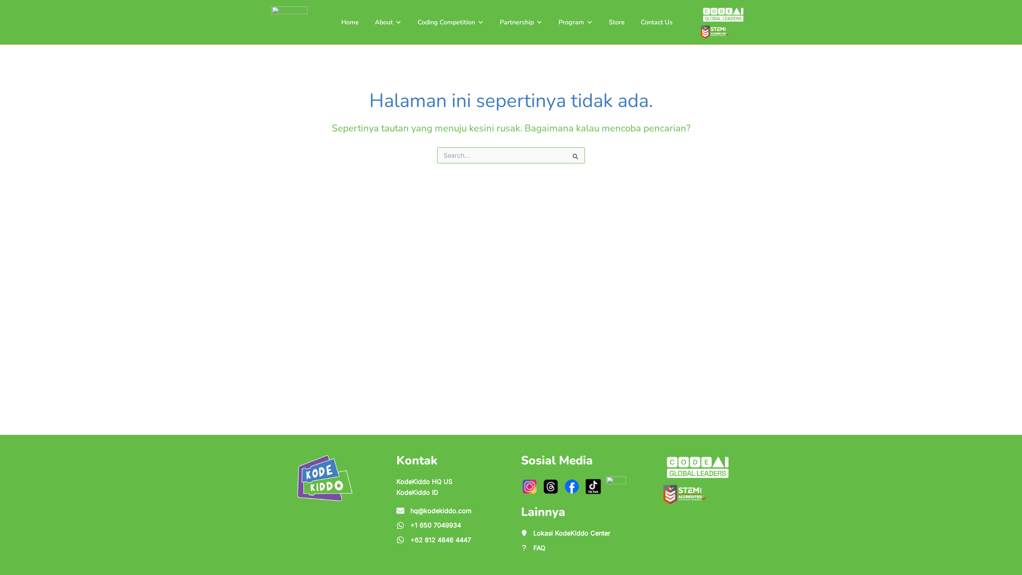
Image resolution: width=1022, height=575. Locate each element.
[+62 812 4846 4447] (433, 540)
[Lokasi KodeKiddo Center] (565, 533)
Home (350, 22)
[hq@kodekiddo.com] (433, 511)
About (384, 22)
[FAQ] (533, 548)
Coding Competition (446, 22)
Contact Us (657, 22)
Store (617, 22)
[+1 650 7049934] (428, 525)
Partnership (517, 22)
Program (571, 22)
